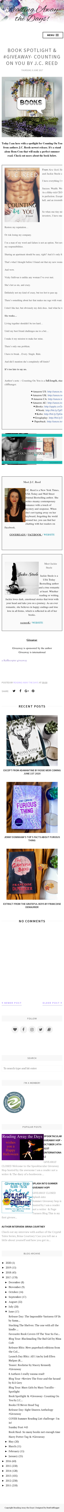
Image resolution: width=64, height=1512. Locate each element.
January (13, 1456)
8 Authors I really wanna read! (26, 1374)
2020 (8, 1262)
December (14, 1282)
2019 (8, 1267)
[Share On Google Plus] (26, 691)
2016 (8, 1461)
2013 (8, 1475)
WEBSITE (49, 534)
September (15, 1297)
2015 (8, 1465)
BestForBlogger (53, 1508)
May (11, 1441)
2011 (8, 1485)
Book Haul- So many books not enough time (34, 1432)
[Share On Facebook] (20, 691)
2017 (8, 1277)
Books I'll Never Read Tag (24, 1405)
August (13, 1301)
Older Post (51, 1002)
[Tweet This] (14, 691)
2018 (8, 1272)
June (11, 1311)
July (11, 1306)
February (14, 1451)
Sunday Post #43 (18, 1427)
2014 (8, 1470)
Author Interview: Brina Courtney (23, 1226)
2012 (8, 1480)
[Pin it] (33, 691)
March (12, 1446)
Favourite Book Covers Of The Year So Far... (34, 1334)
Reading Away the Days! (32, 14)
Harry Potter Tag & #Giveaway (27, 1436)
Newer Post (13, 1002)
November (15, 1287)
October (13, 1292)
